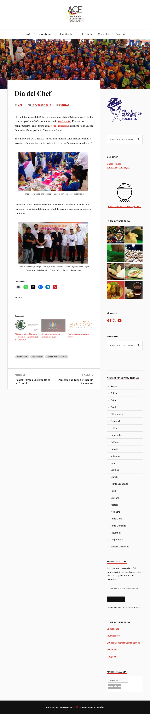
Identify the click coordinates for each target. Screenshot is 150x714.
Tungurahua (116, 539)
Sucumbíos (115, 532)
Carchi (113, 407)
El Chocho (112, 649)
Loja (112, 462)
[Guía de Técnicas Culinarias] (134, 290)
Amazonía (112, 167)
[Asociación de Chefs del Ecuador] (75, 20)
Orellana (114, 497)
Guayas (114, 448)
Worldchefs (64, 121)
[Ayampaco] (134, 272)
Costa (110, 163)
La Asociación (44, 34)
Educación (37, 357)
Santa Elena (116, 518)
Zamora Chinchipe (119, 546)
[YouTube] (119, 320)
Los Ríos (114, 469)
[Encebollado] (115, 235)
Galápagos (124, 167)
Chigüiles (111, 656)
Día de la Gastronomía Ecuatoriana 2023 (50, 335)
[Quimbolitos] (134, 235)
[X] (114, 320)
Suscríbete (116, 599)
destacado (22, 357)
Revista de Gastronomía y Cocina (124, 206)
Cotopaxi (115, 421)
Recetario (87, 34)
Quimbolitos (113, 635)
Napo (113, 490)
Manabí (114, 476)
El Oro (113, 427)
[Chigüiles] (115, 272)
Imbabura (115, 455)
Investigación (66, 34)
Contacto (120, 34)
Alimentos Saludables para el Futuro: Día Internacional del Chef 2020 (26, 336)
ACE (20, 105)
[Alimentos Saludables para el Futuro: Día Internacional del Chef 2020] (27, 326)
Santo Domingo (118, 525)
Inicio (28, 34)
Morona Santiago (119, 483)
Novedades (103, 34)
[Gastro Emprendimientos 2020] (80, 326)
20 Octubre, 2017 (41, 105)
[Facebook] (109, 320)
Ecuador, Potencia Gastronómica (123, 642)
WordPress (68, 707)
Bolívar (114, 393)
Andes (118, 163)
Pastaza (114, 504)
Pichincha (115, 511)
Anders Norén (96, 707)
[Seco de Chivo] (115, 290)
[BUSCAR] (138, 139)
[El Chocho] (134, 253)
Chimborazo (116, 414)
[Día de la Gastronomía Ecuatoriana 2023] (53, 326)
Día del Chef (33, 93)
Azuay (113, 386)
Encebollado (113, 628)
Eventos (64, 105)
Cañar (113, 400)
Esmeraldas (116, 434)
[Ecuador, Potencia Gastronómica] (115, 253)
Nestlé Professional (59, 125)
